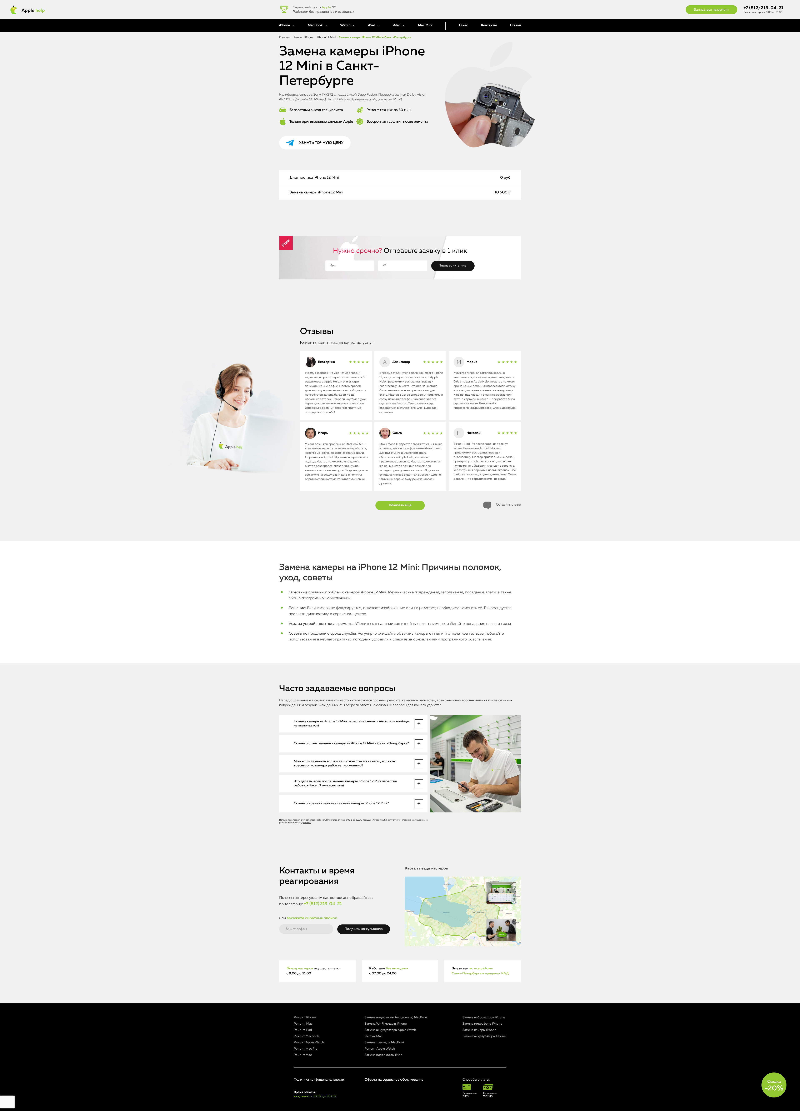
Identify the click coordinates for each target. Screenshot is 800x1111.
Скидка (774, 1086)
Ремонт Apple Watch (309, 1042)
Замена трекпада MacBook (385, 1042)
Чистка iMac (373, 1036)
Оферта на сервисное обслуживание (394, 1079)
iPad (371, 25)
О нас (463, 25)
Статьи (515, 25)
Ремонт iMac (303, 1023)
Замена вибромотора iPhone (483, 1017)
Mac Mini (425, 25)
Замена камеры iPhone (479, 1029)
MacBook (315, 25)
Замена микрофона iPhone (482, 1023)
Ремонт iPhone (305, 1017)
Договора (306, 823)
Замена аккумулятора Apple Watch (390, 1029)
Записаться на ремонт (711, 9)
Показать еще (400, 505)
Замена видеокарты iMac (383, 1054)
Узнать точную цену (321, 143)
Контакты (489, 25)
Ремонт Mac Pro (306, 1048)
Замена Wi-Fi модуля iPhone (386, 1023)
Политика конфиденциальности (319, 1079)
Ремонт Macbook (306, 1036)
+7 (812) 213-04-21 (763, 8)
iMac (396, 25)
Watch (345, 25)
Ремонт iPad (303, 1029)
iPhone (284, 25)
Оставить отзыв (508, 504)
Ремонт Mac (303, 1054)
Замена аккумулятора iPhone (484, 1036)
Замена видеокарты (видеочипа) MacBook (396, 1017)
